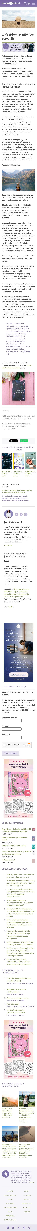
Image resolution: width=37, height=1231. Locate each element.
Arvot (26, 1191)
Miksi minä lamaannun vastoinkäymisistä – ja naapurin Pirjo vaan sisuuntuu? (20, 902)
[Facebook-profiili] (21, 514)
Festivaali (27, 1195)
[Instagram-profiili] (25, 514)
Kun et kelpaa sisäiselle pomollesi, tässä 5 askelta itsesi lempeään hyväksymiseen (26, 1149)
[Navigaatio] (33, 3)
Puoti (10, 1212)
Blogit (6, 490)
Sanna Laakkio (6, 1157)
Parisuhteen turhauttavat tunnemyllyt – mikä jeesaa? (7, 1112)
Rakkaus (22, 492)
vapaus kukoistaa (23, 500)
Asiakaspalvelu (10, 1195)
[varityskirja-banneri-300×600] (18, 788)
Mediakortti (27, 1203)
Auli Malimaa (23, 1157)
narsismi (18, 496)
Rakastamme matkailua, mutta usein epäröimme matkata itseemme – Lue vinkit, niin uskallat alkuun (9, 1149)
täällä (31, 1182)
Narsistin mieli (13, 1004)
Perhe (17, 492)
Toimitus (26, 1212)
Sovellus (26, 1207)
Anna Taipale (6, 1117)
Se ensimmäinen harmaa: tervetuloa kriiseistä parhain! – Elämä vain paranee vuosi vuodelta (26, 1114)
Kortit (26, 1199)
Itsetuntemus (6, 492)
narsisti (24, 496)
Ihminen (20, 490)
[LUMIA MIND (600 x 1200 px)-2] (18, 652)
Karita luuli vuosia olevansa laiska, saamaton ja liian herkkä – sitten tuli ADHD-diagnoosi (21, 883)
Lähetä (24, 441)
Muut (13, 492)
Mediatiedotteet (10, 1207)
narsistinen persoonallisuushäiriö (13, 498)
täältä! (11, 607)
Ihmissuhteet (27, 490)
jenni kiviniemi (9, 496)
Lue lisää (8, 545)
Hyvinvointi (12, 490)
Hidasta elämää (11, 3)
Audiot (10, 1191)
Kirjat (10, 1199)
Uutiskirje (10, 1203)
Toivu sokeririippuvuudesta (18, 998)
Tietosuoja (10, 1216)
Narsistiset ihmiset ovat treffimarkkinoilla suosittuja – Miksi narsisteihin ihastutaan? (19, 961)
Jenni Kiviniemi (10, 484)
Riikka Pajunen (23, 1122)
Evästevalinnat (10, 1220)
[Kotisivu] (16, 514)
